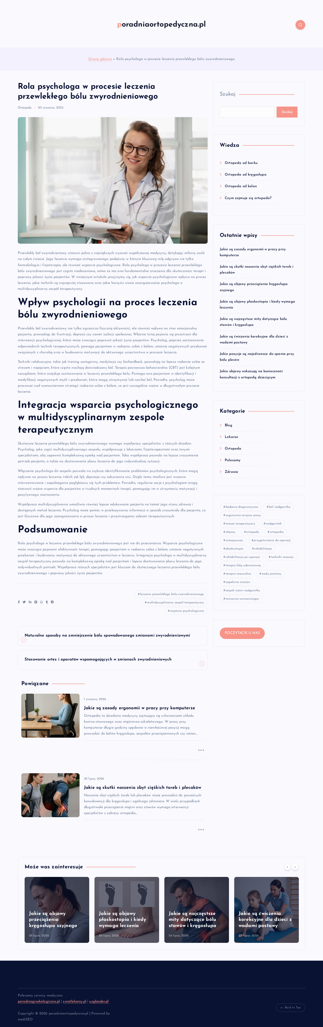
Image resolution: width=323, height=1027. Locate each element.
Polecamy (232, 460)
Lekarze (231, 437)
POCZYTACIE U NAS (242, 633)
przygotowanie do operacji (272, 540)
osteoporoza (234, 540)
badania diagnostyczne (242, 507)
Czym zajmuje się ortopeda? (248, 198)
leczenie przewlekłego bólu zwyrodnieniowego (172, 594)
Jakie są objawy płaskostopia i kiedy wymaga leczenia (122, 919)
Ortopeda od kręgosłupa (246, 174)
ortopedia (276, 532)
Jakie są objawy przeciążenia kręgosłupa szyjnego (53, 919)
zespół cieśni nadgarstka (243, 590)
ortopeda (252, 532)
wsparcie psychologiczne (187, 611)
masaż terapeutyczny (240, 523)
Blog (228, 425)
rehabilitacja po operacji (243, 557)
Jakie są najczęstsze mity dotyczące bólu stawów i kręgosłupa (192, 919)
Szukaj (228, 94)
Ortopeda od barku (241, 163)
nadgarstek (274, 523)
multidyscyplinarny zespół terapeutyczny (175, 602)
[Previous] (287, 867)
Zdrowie (231, 472)
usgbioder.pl (99, 1001)
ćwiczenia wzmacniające (242, 599)
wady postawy (271, 573)
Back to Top (293, 1007)
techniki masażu (282, 557)
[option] (57, 910)
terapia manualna (238, 573)
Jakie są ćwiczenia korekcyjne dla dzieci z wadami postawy (265, 919)
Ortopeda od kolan (241, 186)
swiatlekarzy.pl (74, 1001)
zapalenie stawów (238, 582)
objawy (231, 532)
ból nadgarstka (279, 507)
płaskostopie (234, 548)
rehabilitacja (263, 548)
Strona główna (100, 59)
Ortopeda (24, 107)
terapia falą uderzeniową (243, 565)
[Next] (295, 867)
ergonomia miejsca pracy (243, 515)
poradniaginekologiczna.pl (39, 1001)
